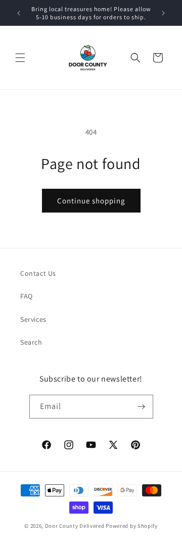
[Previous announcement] (19, 13)
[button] (20, 58)
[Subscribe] (141, 407)
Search (31, 342)
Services (33, 319)
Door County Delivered (75, 525)
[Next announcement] (163, 13)
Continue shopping (91, 200)
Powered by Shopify (132, 525)
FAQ (26, 296)
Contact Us (38, 273)
